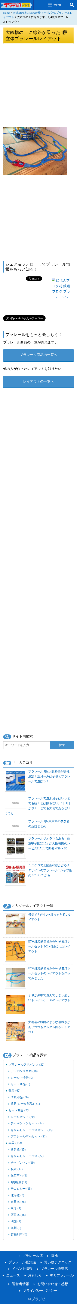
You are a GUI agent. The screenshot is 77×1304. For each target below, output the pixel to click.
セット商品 (20, 1084)
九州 (16, 1228)
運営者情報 (20, 1284)
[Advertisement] (38, 85)
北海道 (17, 1195)
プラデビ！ (40, 1299)
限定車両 (19, 1175)
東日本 (18, 1201)
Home (6, 12)
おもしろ (35, 1275)
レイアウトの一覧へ (38, 381)
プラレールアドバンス (26, 1064)
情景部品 (20, 1097)
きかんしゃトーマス (27, 1156)
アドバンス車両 (24, 1071)
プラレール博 (32, 1256)
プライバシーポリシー (40, 1290)
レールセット (23, 1117)
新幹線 (18, 1149)
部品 (15, 1090)
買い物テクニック (57, 1262)
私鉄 (17, 1169)
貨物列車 (19, 1234)
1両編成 (19, 1182)
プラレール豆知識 (22, 1262)
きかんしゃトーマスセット (32, 1130)
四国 (16, 1221)
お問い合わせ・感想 (52, 1284)
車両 (15, 1143)
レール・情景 (22, 1077)
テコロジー (21, 1188)
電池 (54, 1256)
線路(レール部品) (25, 1103)
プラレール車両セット (29, 1136)
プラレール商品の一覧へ (38, 355)
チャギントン (23, 1162)
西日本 (18, 1215)
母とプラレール (62, 1275)
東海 (16, 1208)
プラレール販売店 (54, 1268)
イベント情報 (22, 1268)
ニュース (13, 1275)
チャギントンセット (27, 1123)
